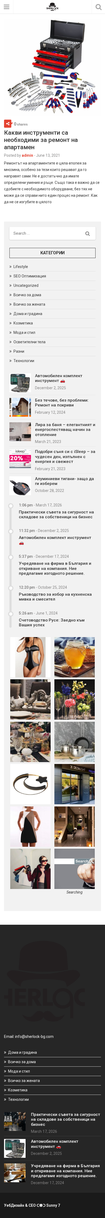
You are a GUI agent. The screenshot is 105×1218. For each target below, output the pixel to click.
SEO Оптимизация (29, 276)
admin (27, 155)
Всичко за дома (27, 295)
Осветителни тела (29, 342)
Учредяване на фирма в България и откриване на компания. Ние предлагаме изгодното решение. (55, 568)
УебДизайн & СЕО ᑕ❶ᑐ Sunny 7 (32, 1205)
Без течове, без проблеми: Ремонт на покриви (62, 403)
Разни (18, 351)
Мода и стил (24, 332)
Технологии (23, 361)
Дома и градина (27, 314)
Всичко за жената (29, 304)
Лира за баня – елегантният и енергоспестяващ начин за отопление (65, 429)
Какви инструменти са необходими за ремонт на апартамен (41, 140)
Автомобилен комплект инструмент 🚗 (58, 378)
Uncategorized (25, 285)
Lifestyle (20, 267)
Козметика (23, 323)
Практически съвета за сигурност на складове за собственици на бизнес (56, 514)
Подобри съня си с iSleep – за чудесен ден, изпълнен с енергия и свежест (65, 456)
